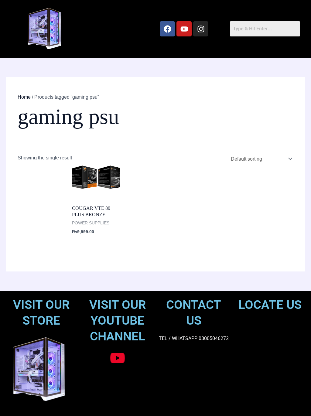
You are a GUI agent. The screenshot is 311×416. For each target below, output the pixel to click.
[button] (115, 29)
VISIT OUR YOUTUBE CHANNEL (117, 320)
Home (24, 97)
